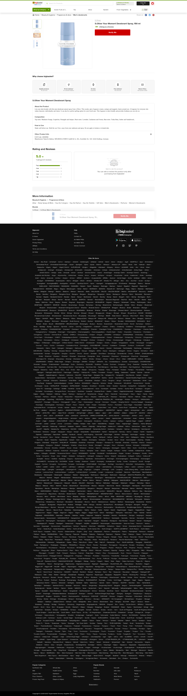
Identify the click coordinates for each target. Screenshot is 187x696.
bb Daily (35, 252)
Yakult (136, 674)
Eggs (75, 674)
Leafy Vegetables (79, 676)
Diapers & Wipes (58, 679)
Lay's (136, 679)
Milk (33, 671)
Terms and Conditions (39, 249)
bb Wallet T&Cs (79, 243)
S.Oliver (98, 20)
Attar (34, 203)
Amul (95, 668)
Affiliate (34, 246)
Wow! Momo (118, 676)
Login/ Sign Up (143, 3)
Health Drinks (57, 671)
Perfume (124, 203)
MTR (135, 668)
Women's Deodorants (137, 203)
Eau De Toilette (89, 203)
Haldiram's (97, 679)
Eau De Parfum (76, 203)
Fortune (136, 676)
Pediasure (137, 671)
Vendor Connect (79, 246)
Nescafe (116, 668)
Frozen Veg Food (38, 679)
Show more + (93, 684)
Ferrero (116, 679)
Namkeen (56, 674)
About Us (35, 233)
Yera (115, 674)
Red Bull (96, 671)
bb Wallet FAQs (79, 239)
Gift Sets (100, 203)
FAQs (76, 233)
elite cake (117, 671)
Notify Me (112, 32)
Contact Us (77, 236)
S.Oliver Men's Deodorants (50, 210)
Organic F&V (36, 674)
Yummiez (97, 674)
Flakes (75, 671)
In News (35, 236)
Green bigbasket (38, 239)
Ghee (75, 668)
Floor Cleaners (37, 676)
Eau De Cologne (62, 203)
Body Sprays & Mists (46, 203)
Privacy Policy (37, 243)
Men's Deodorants (112, 203)
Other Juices (57, 676)
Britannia (96, 676)
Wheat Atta (56, 668)
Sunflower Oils (37, 668)
